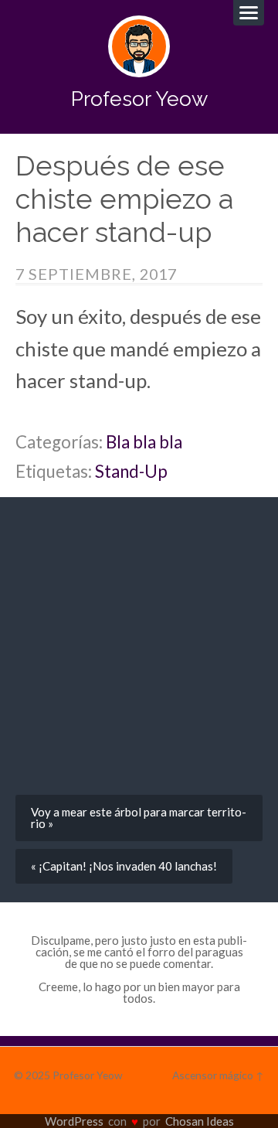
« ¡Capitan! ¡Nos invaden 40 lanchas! (124, 866)
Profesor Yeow (139, 99)
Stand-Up (131, 471)
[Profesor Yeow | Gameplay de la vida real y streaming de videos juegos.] (139, 46)
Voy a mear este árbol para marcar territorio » (138, 817)
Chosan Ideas (199, 1121)
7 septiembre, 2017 (96, 273)
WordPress (74, 1121)
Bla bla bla (144, 441)
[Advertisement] (139, 652)
